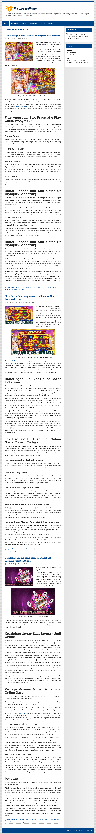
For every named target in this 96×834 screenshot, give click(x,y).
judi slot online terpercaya (17, 822)
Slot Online (33, 23)
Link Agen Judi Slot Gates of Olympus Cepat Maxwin (32, 35)
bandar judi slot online (27, 287)
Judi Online (15, 23)
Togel (43, 23)
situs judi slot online (18, 289)
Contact (50, 23)
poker (19, 38)
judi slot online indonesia (41, 819)
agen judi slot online (13, 287)
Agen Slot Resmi (22, 106)
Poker (24, 23)
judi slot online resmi (40, 287)
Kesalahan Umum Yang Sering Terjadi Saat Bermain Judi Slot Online (28, 559)
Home (6, 23)
